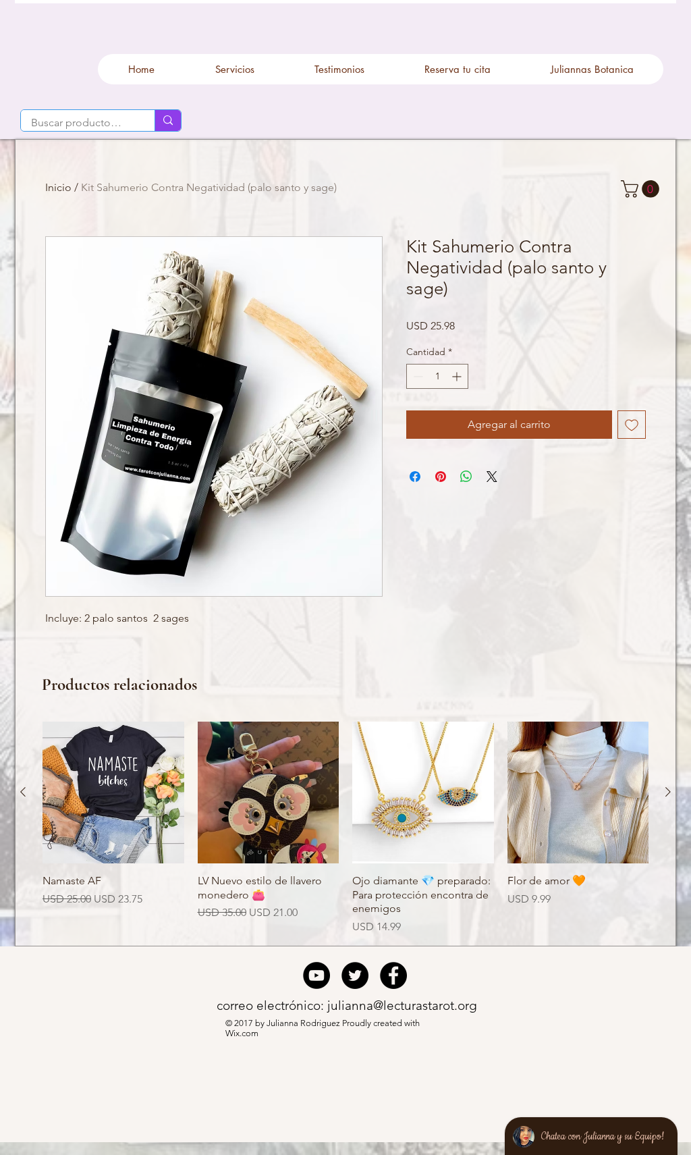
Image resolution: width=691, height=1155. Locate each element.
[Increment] (457, 376)
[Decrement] (416, 376)
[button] (642, 189)
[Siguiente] (668, 792)
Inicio (58, 187)
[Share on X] (492, 476)
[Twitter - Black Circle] (354, 975)
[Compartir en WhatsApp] (466, 476)
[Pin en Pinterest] (441, 476)
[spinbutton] (437, 376)
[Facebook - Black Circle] (393, 975)
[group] (345, 828)
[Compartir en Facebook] (415, 476)
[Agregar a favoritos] (631, 424)
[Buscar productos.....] (168, 120)
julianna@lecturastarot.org (402, 1005)
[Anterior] (23, 792)
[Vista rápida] (113, 792)
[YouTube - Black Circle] (316, 975)
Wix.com (242, 1033)
